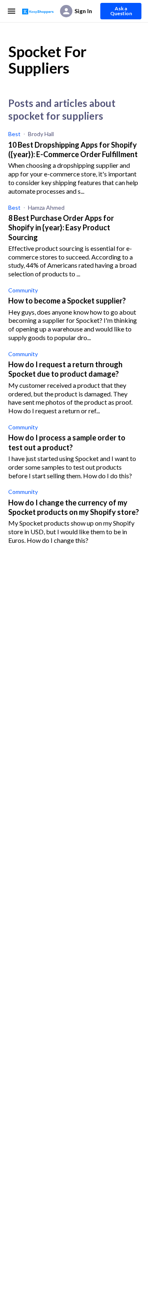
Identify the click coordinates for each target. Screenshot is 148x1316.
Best (14, 133)
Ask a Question (121, 10)
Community (23, 290)
